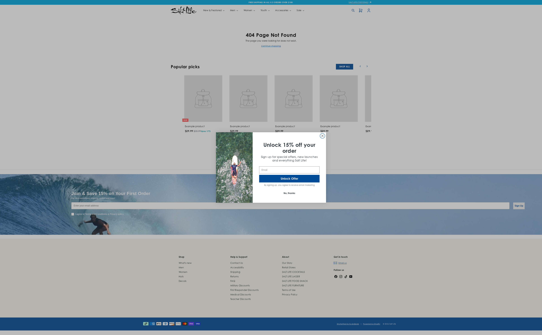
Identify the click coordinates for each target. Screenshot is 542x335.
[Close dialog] (322, 135)
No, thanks (289, 193)
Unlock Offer (289, 178)
